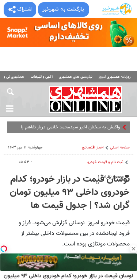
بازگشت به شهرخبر (63, 9)
